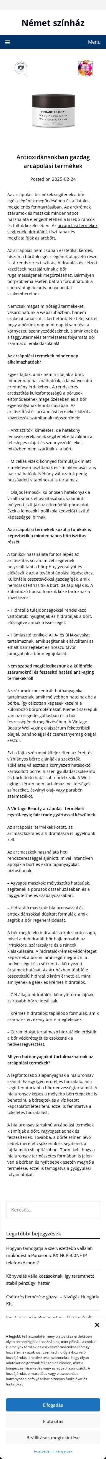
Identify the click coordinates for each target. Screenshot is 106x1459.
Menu (94, 42)
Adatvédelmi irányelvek (53, 1451)
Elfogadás (53, 1405)
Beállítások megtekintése (53, 1437)
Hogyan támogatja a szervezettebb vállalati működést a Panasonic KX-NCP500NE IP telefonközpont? (49, 1255)
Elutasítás (53, 1421)
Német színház (53, 22)
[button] (97, 1325)
